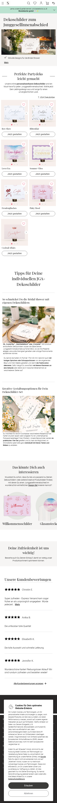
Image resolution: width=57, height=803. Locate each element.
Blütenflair (34, 129)
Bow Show (6, 129)
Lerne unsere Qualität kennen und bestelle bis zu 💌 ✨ (28, 10)
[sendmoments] (8, 3)
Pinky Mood (35, 208)
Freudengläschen (9, 208)
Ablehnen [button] (28, 793)
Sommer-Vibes (36, 168)
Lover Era (6, 168)
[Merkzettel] (35, 3)
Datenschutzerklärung (16, 779)
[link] (14, 113)
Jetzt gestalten (14, 134)
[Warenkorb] (47, 3)
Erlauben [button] (28, 785)
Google (43, 756)
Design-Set (32, 485)
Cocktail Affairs (8, 248)
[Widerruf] (53, 3)
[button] (41, 3)
